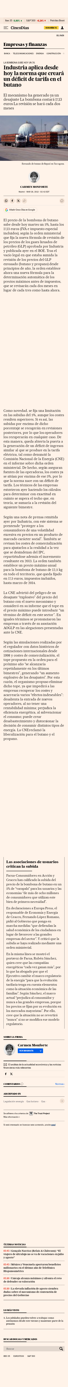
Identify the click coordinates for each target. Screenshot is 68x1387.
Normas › (60, 1084)
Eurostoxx (18, 1356)
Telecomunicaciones (23, 53)
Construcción (54, 53)
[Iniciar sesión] (62, 27)
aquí (53, 1124)
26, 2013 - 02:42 (38, 192)
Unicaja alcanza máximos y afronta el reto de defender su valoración (32, 1280)
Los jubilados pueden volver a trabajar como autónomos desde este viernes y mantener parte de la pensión (34, 1320)
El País (60, 35)
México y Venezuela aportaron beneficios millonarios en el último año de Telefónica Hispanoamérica (32, 1268)
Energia (40, 53)
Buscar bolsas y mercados (20, 1339)
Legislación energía (13, 1101)
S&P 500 (30, 20)
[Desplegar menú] (5, 28)
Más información (10, 1117)
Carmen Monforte (34, 186)
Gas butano (33, 1101)
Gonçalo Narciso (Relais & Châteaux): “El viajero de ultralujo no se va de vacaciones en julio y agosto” (33, 1254)
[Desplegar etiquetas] (62, 1101)
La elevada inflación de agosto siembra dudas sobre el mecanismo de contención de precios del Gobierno (30, 1292)
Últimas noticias (15, 1244)
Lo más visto (11, 1310)
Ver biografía (26, 1050)
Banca (7, 53)
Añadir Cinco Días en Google (22, 210)
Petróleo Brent (57, 20)
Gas (43, 1101)
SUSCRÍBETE (51, 28)
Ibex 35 (8, 20)
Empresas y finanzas (25, 44)
